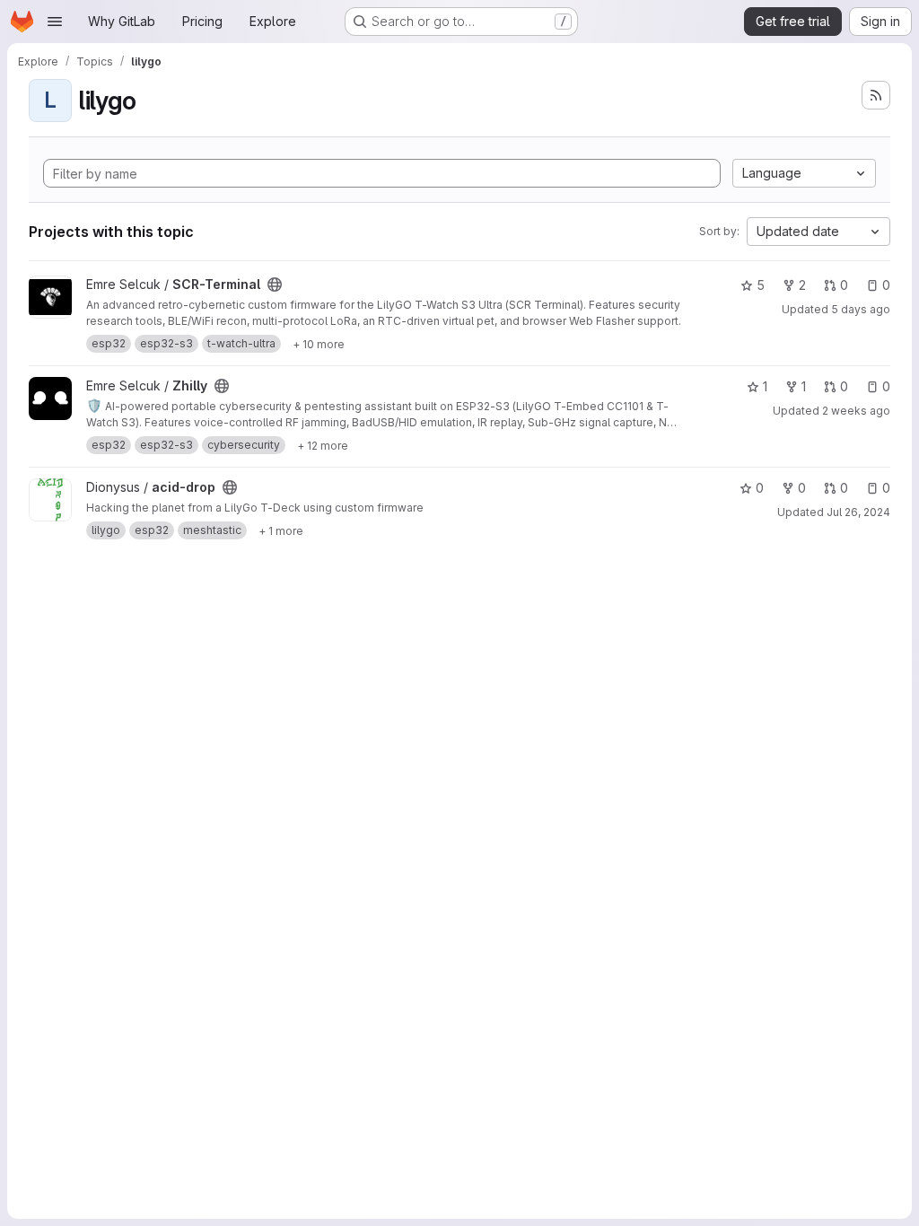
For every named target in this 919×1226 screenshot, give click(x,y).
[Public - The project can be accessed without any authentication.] (274, 284)
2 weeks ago (856, 410)
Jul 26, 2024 (858, 512)
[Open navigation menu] (54, 21)
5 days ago (860, 309)
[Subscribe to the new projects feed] (876, 95)
